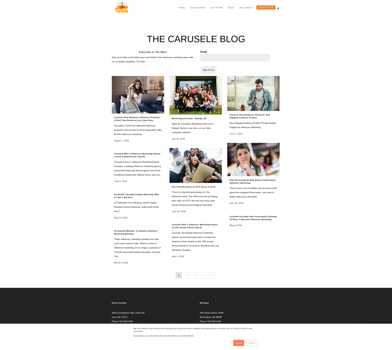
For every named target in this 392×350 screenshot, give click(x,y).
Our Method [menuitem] (197, 8)
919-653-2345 (214, 321)
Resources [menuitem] (246, 8)
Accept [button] (238, 343)
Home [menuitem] (182, 8)
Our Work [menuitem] (217, 8)
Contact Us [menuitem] (266, 10)
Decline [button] (252, 343)
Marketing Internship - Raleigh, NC (189, 118)
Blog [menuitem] (231, 8)
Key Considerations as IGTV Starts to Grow (194, 187)
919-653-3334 (126, 321)
